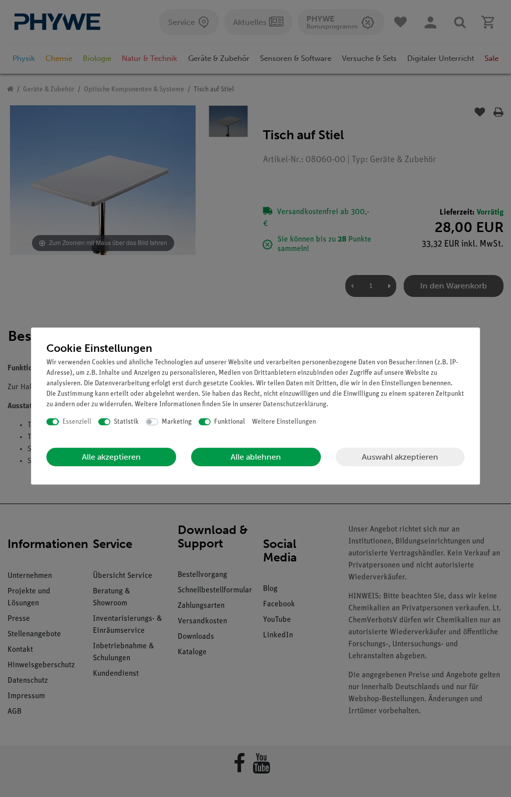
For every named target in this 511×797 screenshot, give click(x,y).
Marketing (177, 422)
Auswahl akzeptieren (400, 457)
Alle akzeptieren (111, 457)
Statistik (126, 422)
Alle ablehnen (256, 457)
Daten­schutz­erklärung (294, 404)
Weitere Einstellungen (284, 422)
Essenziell (76, 422)
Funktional (229, 422)
